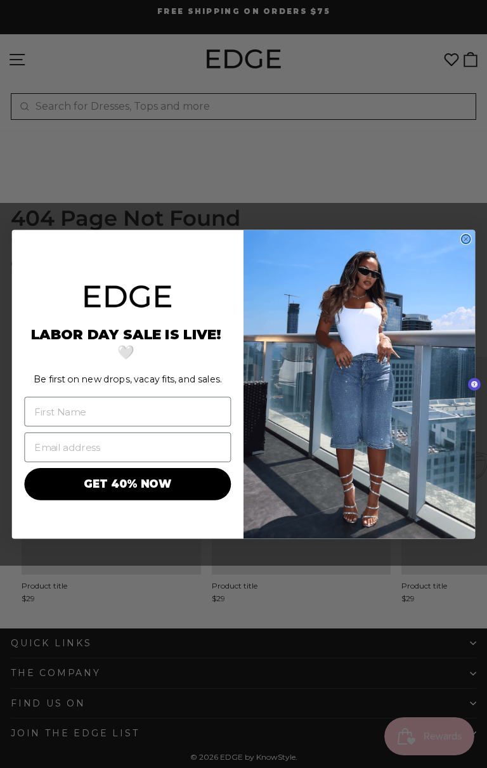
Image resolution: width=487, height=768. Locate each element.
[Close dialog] (466, 238)
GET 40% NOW (128, 484)
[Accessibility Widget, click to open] (474, 384)
